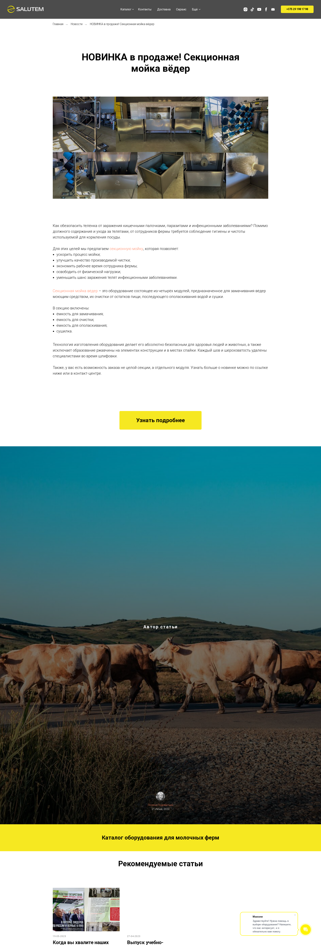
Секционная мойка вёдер (75, 291)
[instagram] (245, 9)
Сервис (181, 9)
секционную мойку (126, 248)
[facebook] (266, 9)
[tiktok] (252, 9)
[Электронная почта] (273, 9)
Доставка (164, 9)
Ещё (195, 9)
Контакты (145, 9)
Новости (76, 24)
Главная (58, 24)
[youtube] (259, 9)
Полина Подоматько (160, 804)
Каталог (125, 9)
